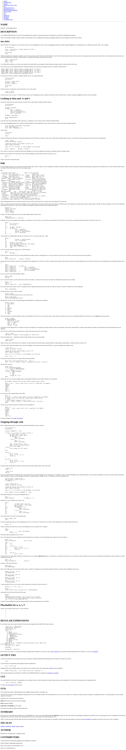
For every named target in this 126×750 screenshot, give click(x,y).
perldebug (88, 719)
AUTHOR (6, 18)
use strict (6, 3)
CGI (5, 13)
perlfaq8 (56, 673)
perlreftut (21, 418)
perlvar (50, 668)
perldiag (13, 726)
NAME (5, 1)
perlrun (21, 726)
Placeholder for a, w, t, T (9, 9)
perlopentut (49, 673)
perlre (52, 651)
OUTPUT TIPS (7, 11)
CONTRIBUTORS (8, 19)
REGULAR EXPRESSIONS (10, 10)
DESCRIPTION (7, 2)
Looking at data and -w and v (10, 5)
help (4, 6)
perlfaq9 (11, 685)
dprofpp (18, 726)
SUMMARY (7, 15)
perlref (14, 418)
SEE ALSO (6, 17)
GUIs (5, 14)
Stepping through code (9, 7)
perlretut (56, 651)
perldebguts (95, 651)
